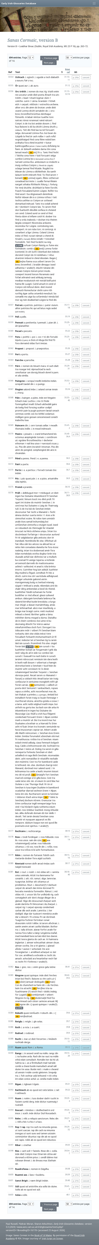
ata (40, 1186)
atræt (31, 926)
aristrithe (33, 1186)
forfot (43, 929)
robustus (51, 1139)
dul (54, 952)
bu (50, 620)
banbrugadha (22, 145)
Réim (18, 855)
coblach (28, 678)
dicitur (18, 970)
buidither (19, 595)
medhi (38, 380)
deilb (51, 813)
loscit (34, 499)
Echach (18, 401)
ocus (35, 261)
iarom (53, 174)
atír (29, 897)
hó (54, 1059)
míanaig (50, 582)
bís (46, 340)
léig (17, 572)
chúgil (23, 604)
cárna (34, 101)
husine (23, 1056)
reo (29, 967)
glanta (30, 939)
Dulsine (18, 784)
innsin (55, 389)
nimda (52, 296)
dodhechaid (42, 1110)
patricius (38, 305)
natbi (30, 704)
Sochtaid (51, 745)
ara (34, 958)
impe (50, 704)
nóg (49, 242)
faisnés (36, 1150)
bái (30, 508)
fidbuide (49, 836)
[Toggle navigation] (94, 3)
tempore (19, 822)
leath (55, 659)
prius (35, 1157)
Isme (17, 793)
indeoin (55, 251)
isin (20, 643)
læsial (49, 410)
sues (34, 1133)
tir (39, 668)
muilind (23, 572)
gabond (37, 579)
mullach (53, 556)
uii (16, 440)
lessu (36, 916)
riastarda (19, 858)
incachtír (39, 142)
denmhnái (47, 194)
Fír (45, 784)
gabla (42, 614)
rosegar (23, 369)
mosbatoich (29, 280)
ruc (39, 652)
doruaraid (26, 133)
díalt (56, 365)
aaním (18, 926)
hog (35, 569)
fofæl (18, 277)
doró (34, 897)
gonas (54, 1127)
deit (27, 633)
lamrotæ (51, 878)
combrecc (31, 620)
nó (23, 774)
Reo (17, 967)
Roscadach (50, 1113)
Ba (48, 171)
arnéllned (35, 952)
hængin (52, 662)
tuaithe (45, 117)
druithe (27, 187)
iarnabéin (40, 110)
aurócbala (41, 576)
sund (34, 213)
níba (21, 544)
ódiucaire (19, 630)
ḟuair (24, 726)
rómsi (25, 120)
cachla (38, 926)
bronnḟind (26, 113)
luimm (36, 190)
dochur (25, 515)
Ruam (18, 1047)
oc (47, 161)
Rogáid (46, 168)
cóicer (35, 1001)
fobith (46, 855)
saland (41, 768)
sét (48, 872)
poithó (26, 336)
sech (54, 900)
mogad (34, 617)
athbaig (39, 277)
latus (42, 308)
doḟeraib (29, 813)
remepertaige (44, 803)
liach (41, 707)
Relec (18, 1118)
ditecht (29, 624)
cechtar (29, 1075)
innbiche (46, 380)
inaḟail (54, 932)
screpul (31, 380)
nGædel (50, 528)
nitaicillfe (44, 758)
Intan (50, 531)
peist (26, 675)
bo (36, 413)
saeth (53, 171)
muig (17, 165)
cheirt (23, 620)
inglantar (19, 942)
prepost (30, 348)
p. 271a (76, 831)
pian (51, 322)
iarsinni (18, 659)
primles (32, 694)
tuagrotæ (20, 881)
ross (43, 836)
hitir (34, 678)
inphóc (23, 481)
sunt (20, 1130)
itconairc (41, 726)
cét (29, 251)
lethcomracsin (35, 745)
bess (32, 936)
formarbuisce (47, 849)
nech (48, 369)
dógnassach (36, 194)
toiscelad (49, 238)
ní (48, 365)
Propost (19, 348)
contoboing (43, 226)
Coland (28, 213)
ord (52, 1110)
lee (33, 707)
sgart (18, 502)
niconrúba (20, 226)
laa (37, 129)
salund (27, 389)
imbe (33, 389)
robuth (44, 1013)
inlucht (39, 267)
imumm (47, 771)
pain (26, 410)
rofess (47, 197)
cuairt (36, 1027)
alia (19, 375)
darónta (25, 904)
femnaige (51, 697)
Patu (17, 336)
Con (17, 985)
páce (44, 478)
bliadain (45, 926)
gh (56, 681)
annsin (21, 1072)
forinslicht (20, 242)
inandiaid (19, 540)
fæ (54, 598)
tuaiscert (37, 913)
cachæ (33, 843)
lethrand (22, 765)
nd (43, 129)
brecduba (42, 601)
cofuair (27, 245)
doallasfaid (33, 299)
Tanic (45, 152)
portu (25, 354)
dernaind (24, 343)
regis (48, 308)
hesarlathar (42, 958)
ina (29, 576)
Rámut (48, 891)
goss (26, 417)
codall (47, 203)
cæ (44, 916)
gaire (54, 404)
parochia (29, 360)
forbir (55, 248)
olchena (36, 531)
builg (32, 582)
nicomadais (53, 755)
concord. (86, 77)
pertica (31, 470)
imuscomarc (27, 729)
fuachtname (21, 991)
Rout (29, 884)
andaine (36, 149)
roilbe (40, 136)
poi (33, 336)
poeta (41, 94)
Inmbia (25, 736)
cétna (50, 1154)
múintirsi (24, 761)
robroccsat (28, 659)
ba (34, 126)
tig (46, 640)
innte (31, 181)
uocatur (23, 94)
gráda (46, 701)
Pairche (19, 360)
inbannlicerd (40, 496)
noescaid (26, 866)
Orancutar (46, 800)
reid (39, 1069)
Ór (16, 85)
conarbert (20, 232)
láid (17, 643)
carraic (25, 684)
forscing (33, 407)
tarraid (18, 161)
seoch (34, 991)
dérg (23, 588)
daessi (54, 936)
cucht (53, 1098)
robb (27, 1139)
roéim (27, 1098)
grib (51, 649)
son (46, 707)
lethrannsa (20, 771)
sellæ (45, 425)
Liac (28, 713)
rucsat (32, 235)
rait (57, 1090)
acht (25, 668)
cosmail (22, 560)
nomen (32, 91)
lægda (18, 222)
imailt (31, 404)
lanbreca (47, 598)
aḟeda (18, 948)
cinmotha (32, 524)
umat (18, 640)
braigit (29, 611)
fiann (38, 985)
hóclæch (29, 806)
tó (45, 336)
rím (44, 978)
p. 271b (76, 1022)
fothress (32, 961)
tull (16, 508)
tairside (52, 1062)
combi (30, 248)
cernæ (48, 389)
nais (51, 226)
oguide (39, 77)
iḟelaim (53, 181)
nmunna (51, 1130)
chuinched (28, 985)
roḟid (53, 136)
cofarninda (41, 296)
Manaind (43, 512)
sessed (30, 1053)
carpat (18, 888)
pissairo (28, 433)
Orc (53, 261)
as (28, 1062)
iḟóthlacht (35, 184)
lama (19, 704)
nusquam (30, 819)
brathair (31, 723)
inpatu (18, 340)
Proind (18, 487)
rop (28, 1127)
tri (35, 255)
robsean (19, 1160)
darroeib (30, 563)
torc (39, 229)
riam (44, 518)
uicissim (51, 1133)
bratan (41, 107)
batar (48, 142)
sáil (55, 1066)
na (40, 129)
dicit (24, 688)
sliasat (31, 604)
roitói (28, 923)
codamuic (49, 413)
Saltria (18, 1062)
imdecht (53, 161)
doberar (21, 797)
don (17, 210)
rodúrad (29, 1033)
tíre (48, 149)
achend (54, 203)
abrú (35, 608)
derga (27, 1042)
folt (23, 1075)
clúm (46, 97)
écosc (55, 547)
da (45, 904)
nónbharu (42, 255)
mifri (52, 681)
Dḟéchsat (49, 540)
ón (48, 784)
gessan (32, 417)
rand (52, 274)
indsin (53, 380)
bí (34, 849)
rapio (21, 1139)
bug (17, 745)
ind (28, 369)
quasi (21, 85)
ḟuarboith (24, 210)
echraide (39, 955)
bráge (18, 611)
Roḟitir (51, 190)
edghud (37, 704)
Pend (32, 458)
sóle (25, 1194)
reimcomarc (31, 733)
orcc (23, 107)
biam (53, 630)
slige (44, 878)
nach (38, 656)
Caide (23, 745)
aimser (30, 942)
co (31, 200)
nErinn (29, 1157)
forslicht (39, 242)
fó (54, 340)
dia (55, 649)
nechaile (54, 758)
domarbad (20, 203)
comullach (31, 1059)
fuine (51, 245)
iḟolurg (44, 184)
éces (48, 515)
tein (25, 299)
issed (52, 264)
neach (25, 152)
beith (25, 174)
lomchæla (38, 598)
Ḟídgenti (51, 713)
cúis (39, 840)
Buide (33, 1069)
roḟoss (27, 849)
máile (45, 1053)
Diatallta (52, 617)
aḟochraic (52, 923)
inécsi (42, 633)
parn (56, 372)
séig (23, 652)
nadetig (19, 550)
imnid (25, 742)
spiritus (33, 825)
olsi (53, 736)
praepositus (43, 348)
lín (54, 515)
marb (18, 720)
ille (56, 822)
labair (30, 117)
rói (27, 846)
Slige (25, 900)
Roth (17, 1027)
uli (55, 540)
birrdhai (27, 601)
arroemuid (20, 563)
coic (33, 413)
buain (43, 697)
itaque (36, 822)
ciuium (54, 305)
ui (38, 1078)
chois (33, 340)
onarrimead (21, 1001)
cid (24, 287)
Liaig (41, 505)
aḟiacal (35, 595)
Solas (18, 1194)
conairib (19, 878)
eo (31, 1090)
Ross (17, 836)
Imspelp (53, 1072)
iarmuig (48, 277)
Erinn (54, 723)
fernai (47, 181)
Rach (35, 1056)
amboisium (40, 161)
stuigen (42, 524)
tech (48, 77)
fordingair (33, 836)
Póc (17, 478)
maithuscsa (23, 739)
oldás (36, 633)
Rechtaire (20, 831)
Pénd (17, 458)
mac (41, 91)
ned (17, 652)
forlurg (53, 184)
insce (17, 1113)
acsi (47, 948)
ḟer (44, 528)
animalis (25, 875)
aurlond (55, 534)
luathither (20, 649)
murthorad (20, 701)
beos (43, 777)
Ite (31, 945)
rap (33, 1130)
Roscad (19, 1110)
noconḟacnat (42, 691)
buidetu (40, 1174)
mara (43, 365)
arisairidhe (53, 478)
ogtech (30, 77)
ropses (54, 688)
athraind (25, 277)
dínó (44, 499)
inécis (28, 749)
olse (42, 540)
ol (47, 213)
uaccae (26, 1130)
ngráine (22, 440)
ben (53, 139)
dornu (28, 617)
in (47, 210)
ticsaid (18, 238)
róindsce (29, 1110)
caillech (50, 684)
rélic (26, 1118)
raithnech (21, 1093)
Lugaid (22, 994)
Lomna (25, 110)
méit (42, 611)
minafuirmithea (23, 627)
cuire (45, 290)
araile (18, 521)
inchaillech (20, 697)
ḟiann (17, 149)
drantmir (19, 258)
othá (17, 1059)
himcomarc (38, 904)
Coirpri (18, 123)
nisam (55, 739)
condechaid (20, 717)
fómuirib (19, 117)
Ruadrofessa (21, 1168)
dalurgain (28, 598)
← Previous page (49, 58)
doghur (43, 553)
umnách (51, 518)
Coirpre (32, 165)
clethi (39, 290)
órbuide (54, 809)
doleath (28, 149)
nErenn (36, 800)
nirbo (17, 547)
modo (47, 271)
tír (19, 537)
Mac (53, 781)
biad (26, 97)
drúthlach (37, 187)
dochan (41, 219)
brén (49, 553)
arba (54, 707)
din (27, 107)
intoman (46, 446)
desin (46, 668)
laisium (18, 174)
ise (43, 1056)
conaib (39, 238)
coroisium (33, 668)
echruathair (39, 942)
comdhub (40, 572)
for (27, 226)
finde (46, 401)
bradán (37, 264)
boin (30, 929)
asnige (32, 560)
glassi (42, 595)
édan (17, 553)
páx (33, 478)
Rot (17, 872)
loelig (21, 407)
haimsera (53, 939)
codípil (48, 407)
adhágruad (52, 576)
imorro (18, 569)
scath (25, 1113)
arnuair (50, 1001)
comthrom (51, 437)
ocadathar (20, 790)
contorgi (49, 229)
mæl (45, 1062)
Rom (30, 1047)
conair (47, 920)
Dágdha (45, 1168)
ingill (34, 803)
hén (23, 547)
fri (39, 152)
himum (28, 499)
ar (42, 200)
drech (18, 576)
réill (19, 1121)
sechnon (38, 790)
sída (17, 481)
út (53, 636)
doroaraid (39, 159)
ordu (24, 219)
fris (43, 643)
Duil (43, 1113)
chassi (26, 1066)
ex (46, 819)
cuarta (33, 515)
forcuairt (49, 129)
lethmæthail (26, 608)
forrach (41, 470)
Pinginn (19, 389)
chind (32, 142)
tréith (18, 97)
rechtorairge (34, 831)
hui (22, 496)
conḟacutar (20, 681)
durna (44, 617)
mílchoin (34, 104)
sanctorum (43, 1118)
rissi (55, 1157)
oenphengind (39, 449)
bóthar (29, 881)
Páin (17, 397)
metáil (43, 280)
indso (18, 235)
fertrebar (38, 920)
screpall (19, 384)
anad (39, 566)
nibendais (45, 585)
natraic (18, 120)
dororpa (19, 675)
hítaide (38, 168)
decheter (48, 440)
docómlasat (21, 534)
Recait (33, 675)
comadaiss (30, 547)
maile (46, 1069)
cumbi (26, 1101)
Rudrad (19, 1033)
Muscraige (20, 713)
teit (55, 197)
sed (38, 1133)
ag (21, 299)
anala (36, 585)
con (29, 229)
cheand (54, 1069)
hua (17, 126)
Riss (17, 1150)
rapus (18, 691)
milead (18, 614)
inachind (39, 809)
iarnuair (30, 981)
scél (28, 1150)
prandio (28, 487)
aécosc (35, 544)
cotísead (48, 200)
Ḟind (48, 174)
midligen (19, 417)
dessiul (36, 816)
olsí (28, 781)
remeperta (20, 752)
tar (44, 556)
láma (50, 614)
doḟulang (51, 145)
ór (39, 758)
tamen (44, 1133)
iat (41, 729)
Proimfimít (36, 643)
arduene (47, 222)
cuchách (47, 858)
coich (39, 216)
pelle (23, 316)
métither (19, 617)
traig (55, 678)
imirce (40, 624)
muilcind (50, 611)
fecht (56, 152)
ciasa (38, 742)
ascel (22, 194)
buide (34, 601)
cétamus (19, 846)
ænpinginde (30, 437)
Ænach (48, 94)
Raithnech (20, 1090)
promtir (19, 410)
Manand (19, 768)
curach (26, 643)
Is (20, 508)
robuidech (23, 528)
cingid (54, 643)
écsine (27, 502)
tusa (28, 787)
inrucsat (19, 531)
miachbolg (48, 608)
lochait (29, 649)
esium (40, 781)
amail (50, 1066)
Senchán (34, 672)
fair (26, 80)
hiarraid (44, 723)
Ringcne (19, 975)
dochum (29, 800)
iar (34, 649)
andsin (38, 123)
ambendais (31, 588)
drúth (32, 110)
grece (41, 967)
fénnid (41, 165)
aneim (25, 926)
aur (26, 85)
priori (41, 271)
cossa (54, 701)
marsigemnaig (22, 582)
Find (54, 123)
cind (17, 806)
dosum (31, 662)
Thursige (33, 784)
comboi (45, 652)
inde (41, 397)
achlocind (28, 566)
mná (21, 187)
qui (35, 308)
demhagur (46, 113)
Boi (35, 720)
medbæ (19, 280)
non (42, 822)
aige (30, 296)
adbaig (31, 742)
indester (26, 640)
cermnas (19, 413)
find (50, 340)
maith (45, 704)
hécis (29, 531)
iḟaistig (42, 245)
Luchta (31, 401)
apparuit (40, 819)
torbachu (19, 633)
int (22, 502)
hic (31, 308)
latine (52, 967)
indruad (30, 203)
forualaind (27, 190)
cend (21, 213)
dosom (45, 123)
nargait (18, 184)
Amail (40, 678)
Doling (38, 749)
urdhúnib (45, 894)
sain (31, 840)
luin (39, 569)
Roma (40, 1047)
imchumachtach (43, 636)
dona (33, 238)
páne (35, 397)
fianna (29, 261)
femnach (46, 742)
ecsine (29, 518)
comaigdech (21, 897)
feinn (31, 155)
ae (44, 939)
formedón (39, 891)
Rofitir (18, 197)
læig (37, 932)
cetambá (38, 293)
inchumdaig (39, 521)
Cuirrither (28, 569)
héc (50, 572)
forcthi (53, 187)
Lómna (45, 126)
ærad (40, 863)
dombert (24, 206)
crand (37, 433)
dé (20, 774)
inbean (18, 171)
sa (23, 1062)
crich (40, 713)
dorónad (29, 768)
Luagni (28, 283)
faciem (18, 1101)
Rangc (18, 1053)
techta (18, 200)
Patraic (19, 305)
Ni (34, 518)
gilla (36, 537)
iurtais (38, 936)
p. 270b (76, 305)
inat (57, 736)
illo (49, 819)
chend (48, 235)
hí (43, 216)
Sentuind (31, 688)
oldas (32, 343)
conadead (20, 181)
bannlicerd (47, 761)
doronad (47, 888)
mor (17, 299)
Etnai (40, 1154)
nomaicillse (31, 758)
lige (29, 232)
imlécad (27, 585)
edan (23, 1059)
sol (26, 1186)
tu (49, 640)
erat (27, 825)
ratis (44, 1090)
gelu (47, 967)
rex (16, 94)
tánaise (47, 267)
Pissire (18, 433)
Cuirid (36, 283)
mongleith (44, 681)
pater (48, 305)
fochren (29, 920)
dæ (34, 888)
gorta (28, 707)
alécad (46, 544)
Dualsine (41, 787)
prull (27, 774)
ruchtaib (19, 1042)
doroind (19, 255)
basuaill (28, 656)
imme (39, 888)
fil (55, 636)
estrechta (45, 104)
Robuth (19, 1013)
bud (46, 665)
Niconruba (37, 222)
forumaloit (35, 736)
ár (31, 136)
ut (52, 492)
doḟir (34, 863)
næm (32, 1180)
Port (17, 354)
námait (39, 235)
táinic (52, 797)
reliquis (33, 1118)
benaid (18, 177)
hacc (39, 1121)
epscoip (38, 907)
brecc (18, 113)
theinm (53, 219)
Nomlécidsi (30, 540)
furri (37, 343)
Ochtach (19, 77)
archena (54, 104)
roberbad (42, 251)
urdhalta (19, 142)
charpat (47, 900)
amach (42, 283)
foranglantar (21, 952)
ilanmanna (45, 875)
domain (37, 813)
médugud (45, 492)
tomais (38, 425)
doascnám (20, 923)
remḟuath (34, 1013)
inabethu (19, 420)
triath (50, 91)
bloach (36, 365)
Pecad (18, 331)
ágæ (25, 293)
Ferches (53, 975)
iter (46, 813)
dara (49, 659)
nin (28, 765)
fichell (52, 101)
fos (53, 997)
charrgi (49, 765)
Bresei (27, 1160)
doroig (34, 372)
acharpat (44, 952)
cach (35, 136)
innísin (47, 508)
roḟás (49, 846)
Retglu (18, 1021)
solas (39, 1021)
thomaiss (19, 428)
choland (52, 210)
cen (17, 213)
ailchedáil (46, 404)
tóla (46, 566)
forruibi (54, 336)
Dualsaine (20, 723)
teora (24, 939)
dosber (49, 216)
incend (28, 274)
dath (46, 1098)
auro (36, 85)
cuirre (25, 576)
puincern (41, 410)
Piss (21, 446)
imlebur (30, 809)
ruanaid (19, 1104)
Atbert (47, 729)
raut (47, 1056)
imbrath (32, 174)
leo (32, 158)
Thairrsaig (53, 505)
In (26, 251)
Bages (53, 258)
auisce (26, 948)
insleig (53, 991)
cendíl (43, 1157)
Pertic (18, 470)
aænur (46, 624)
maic (25, 401)
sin (16, 1163)
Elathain (52, 1160)
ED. (31, 153)
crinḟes (26, 691)
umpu (43, 531)
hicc (32, 1121)
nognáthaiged (22, 139)
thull (41, 784)
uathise (26, 200)
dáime (50, 1157)
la (24, 136)
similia (25, 375)
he (46, 547)
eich (17, 104)
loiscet (55, 771)
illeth (35, 755)
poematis (20, 825)
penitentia (31, 322)
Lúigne (43, 190)
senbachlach (44, 688)
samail (29, 521)
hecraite (19, 891)
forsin (18, 646)
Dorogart (47, 627)
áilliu (21, 813)
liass (32, 1174)
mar (17, 604)
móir (27, 630)
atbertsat (42, 662)
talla (23, 929)
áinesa (18, 515)
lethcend (42, 1075)
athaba (26, 184)
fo (50, 723)
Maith (22, 733)
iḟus (32, 161)
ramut (37, 878)
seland (41, 389)
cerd (17, 505)
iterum (34, 271)
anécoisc (42, 537)
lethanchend (47, 433)
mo (26, 296)
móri (55, 765)
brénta (52, 566)
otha (54, 1075)
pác (23, 478)
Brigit (39, 1180)
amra (34, 797)
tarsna (18, 932)
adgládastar (27, 537)
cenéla (43, 1078)
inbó (44, 936)
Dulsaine (29, 496)
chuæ (56, 942)
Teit (25, 129)
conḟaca (24, 165)
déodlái (33, 210)
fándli (29, 592)
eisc (56, 245)
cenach (55, 410)
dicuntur (32, 1136)
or (26, 595)
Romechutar (30, 290)
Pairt (17, 464)
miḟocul (30, 287)
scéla (54, 1150)
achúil (26, 556)
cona (37, 139)
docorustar (20, 512)
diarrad (29, 790)
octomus (19, 437)
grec (24, 967)
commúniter (21, 1136)
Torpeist (19, 499)
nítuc (51, 255)
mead (38, 428)
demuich (19, 290)
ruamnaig (51, 1101)
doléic (47, 991)
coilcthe (19, 101)
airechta (38, 701)
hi (58, 707)
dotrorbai (20, 665)
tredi (24, 836)
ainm (31, 107)
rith (50, 290)
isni (16, 694)
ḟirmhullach (37, 1062)
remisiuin (38, 659)
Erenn (39, 717)
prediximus (20, 884)
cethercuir (54, 177)
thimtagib (37, 528)
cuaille (40, 181)
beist (27, 665)
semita (55, 872)
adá (35, 1075)
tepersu (40, 560)
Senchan (53, 496)
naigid (18, 866)
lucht (34, 251)
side (36, 652)
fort (48, 774)
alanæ (37, 929)
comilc (27, 413)
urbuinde (27, 579)
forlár (48, 592)
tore (51, 117)
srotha (35, 553)
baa (26, 420)
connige (27, 777)
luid (38, 155)
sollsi (45, 1186)
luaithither (20, 592)
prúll (49, 499)
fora (26, 142)
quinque (34, 975)
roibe (38, 518)
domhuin (40, 765)
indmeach (46, 428)
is (23, 123)
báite (43, 656)
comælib (19, 296)
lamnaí (26, 168)
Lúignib (19, 136)
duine (18, 1069)
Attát (33, 875)
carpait (24, 104)
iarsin (54, 640)
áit (54, 322)
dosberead (38, 550)
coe (20, 955)
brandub (42, 101)
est (45, 397)
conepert (26, 222)
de (46, 110)
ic (43, 566)
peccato (28, 331)
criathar (27, 1145)
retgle (28, 1021)
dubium (29, 822)
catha (30, 293)
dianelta (40, 547)
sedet (54, 308)
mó (38, 872)
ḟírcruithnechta (34, 440)
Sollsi (17, 1189)
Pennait (19, 322)
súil (38, 1189)
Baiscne (23, 126)
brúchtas (35, 113)
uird (52, 585)
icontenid (19, 251)
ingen (18, 496)
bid (57, 296)
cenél (36, 1053)
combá (54, 717)
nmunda (46, 1127)
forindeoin (20, 248)
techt (33, 512)
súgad (18, 585)
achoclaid (36, 948)
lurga (52, 601)
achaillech (20, 755)
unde (30, 94)
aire (52, 449)
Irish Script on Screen (52, 1238)
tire (54, 470)
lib (23, 283)
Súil (17, 1186)
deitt (17, 758)
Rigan (18, 1084)
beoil (42, 588)
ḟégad (32, 572)
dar (30, 913)
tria (48, 219)
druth (53, 126)
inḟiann (33, 216)
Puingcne (20, 380)
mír (37, 280)
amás (52, 604)
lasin (17, 988)
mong (47, 809)
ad (38, 308)
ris (25, 997)
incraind (36, 446)
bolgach (55, 742)
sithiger (19, 579)
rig (52, 894)
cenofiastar (20, 372)
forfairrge (33, 534)
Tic (43, 174)
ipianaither (23, 325)
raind (41, 120)
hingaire (52, 397)
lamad (18, 152)
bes (48, 936)
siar (31, 556)
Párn (17, 365)
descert (24, 916)
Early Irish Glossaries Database (18, 3)
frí (47, 496)
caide (55, 761)
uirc (57, 94)
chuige (40, 897)
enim (56, 91)
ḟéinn (42, 139)
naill (25, 662)
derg (31, 1101)
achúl (33, 1078)
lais (39, 206)
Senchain (37, 665)
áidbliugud (28, 492)
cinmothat (20, 518)
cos (39, 336)
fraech (18, 190)
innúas (44, 343)
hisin (51, 665)
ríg (45, 91)
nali (28, 443)
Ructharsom (35, 793)
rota (27, 1027)
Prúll (17, 492)
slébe (35, 923)
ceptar (36, 729)
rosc (24, 809)
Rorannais (44, 274)
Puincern (19, 425)
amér (47, 550)
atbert (41, 261)
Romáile (41, 1059)
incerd (45, 720)
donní (48, 372)
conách (54, 417)
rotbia (33, 739)
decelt (18, 816)
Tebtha (19, 155)
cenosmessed (43, 417)
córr (34, 576)
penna (45, 458)
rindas (46, 863)
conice (27, 1078)
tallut (30, 932)
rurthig (18, 293)
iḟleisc (45, 177)
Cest (31, 761)
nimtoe (37, 117)
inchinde (50, 560)
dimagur (45, 264)
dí (27, 929)
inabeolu (31, 219)
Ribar (18, 1145)
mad (17, 777)
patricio (29, 305)
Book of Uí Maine (43, 1235)
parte (25, 464)
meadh (53, 425)
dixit (35, 94)
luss (34, 1098)
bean (50, 133)
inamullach (41, 1066)
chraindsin (20, 453)
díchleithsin (40, 171)
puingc (41, 384)
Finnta (18, 216)
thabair (22, 694)
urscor (30, 894)
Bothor (54, 926)
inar (25, 1038)
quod (51, 822)
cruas (54, 443)
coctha (25, 945)
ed (21, 777)
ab (31, 85)
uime (43, 620)
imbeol (28, 258)
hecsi (17, 729)
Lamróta (41, 910)
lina (32, 443)
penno (26, 458)
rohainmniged (22, 672)
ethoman (19, 443)
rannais (18, 271)
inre (49, 633)
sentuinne (34, 681)
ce (39, 213)
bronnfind (26, 264)
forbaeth (30, 636)
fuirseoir (38, 855)
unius (18, 875)
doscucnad (37, 900)
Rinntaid (19, 863)
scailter (41, 407)
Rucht (18, 1038)
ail (30, 652)
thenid (51, 588)
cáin (26, 544)
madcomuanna (46, 563)
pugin (33, 410)
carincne (43, 1001)
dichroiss (38, 556)
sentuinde (51, 726)
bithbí (41, 413)
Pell (17, 316)
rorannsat (34, 120)
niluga (42, 340)
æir (55, 1154)
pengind (28, 449)
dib (16, 733)
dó (31, 126)
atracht (27, 988)
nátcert (48, 120)
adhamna (20, 267)
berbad (42, 582)
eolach (18, 742)
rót (31, 878)
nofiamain (37, 592)
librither (35, 614)
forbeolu (31, 752)
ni (26, 117)
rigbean (27, 1084)
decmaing (20, 624)
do (37, 91)
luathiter (53, 569)
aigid (39, 858)
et (16, 375)
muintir (38, 502)
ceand (18, 110)
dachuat (52, 884)
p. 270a (76, 77)
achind (18, 566)
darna (43, 149)
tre (22, 1069)
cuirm (26, 101)
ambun (18, 598)
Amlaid (50, 694)
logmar (39, 97)
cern (33, 425)
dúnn (24, 216)
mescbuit (48, 293)
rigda (36, 806)
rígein (36, 1084)
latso (23, 781)
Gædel (26, 384)
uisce (37, 443)
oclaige (18, 168)
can (28, 372)
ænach (29, 888)
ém (22, 793)
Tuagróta (20, 920)
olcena (30, 701)
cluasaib (19, 556)
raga (30, 755)
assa (27, 1069)
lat (32, 640)
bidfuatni (51, 280)
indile (27, 428)
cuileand (50, 595)
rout (24, 872)
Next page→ (49, 62)
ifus (41, 133)
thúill (33, 713)
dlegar (47, 897)
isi (40, 923)
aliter (17, 107)
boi (33, 123)
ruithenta (44, 806)
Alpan (47, 717)
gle (35, 1021)
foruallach (20, 636)
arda (29, 1056)
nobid (48, 139)
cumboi (19, 158)
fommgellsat (21, 404)
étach (33, 97)
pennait (42, 322)
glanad (18, 900)
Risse (43, 1150)
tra (53, 94)
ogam (39, 177)
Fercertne (41, 1038)
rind (30, 595)
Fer (16, 187)
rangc (51, 1053)
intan (26, 550)
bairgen (26, 397)
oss (31, 846)
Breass (39, 1160)
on (16, 528)
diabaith (55, 77)
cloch (33, 627)
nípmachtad (37, 369)
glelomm (43, 1072)
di (52, 235)
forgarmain (41, 649)
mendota (28, 891)
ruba (34, 229)
